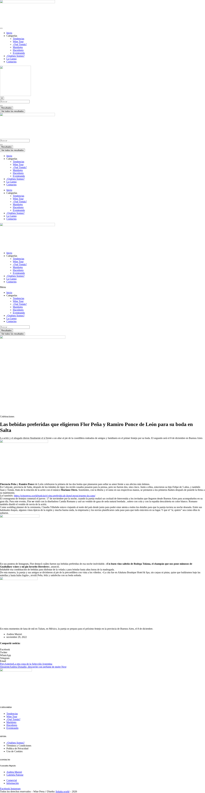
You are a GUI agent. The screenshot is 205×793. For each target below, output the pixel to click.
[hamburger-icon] (1, 28)
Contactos (11, 61)
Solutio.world (62, 791)
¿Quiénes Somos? (15, 56)
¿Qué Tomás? (20, 44)
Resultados (6, 108)
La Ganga (11, 58)
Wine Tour (18, 41)
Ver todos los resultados (12, 111)
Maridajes (18, 47)
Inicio (9, 33)
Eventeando (19, 53)
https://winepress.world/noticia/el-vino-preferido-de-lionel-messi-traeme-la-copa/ (54, 495)
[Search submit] (1, 105)
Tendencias (18, 38)
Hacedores (18, 50)
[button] (102, 287)
